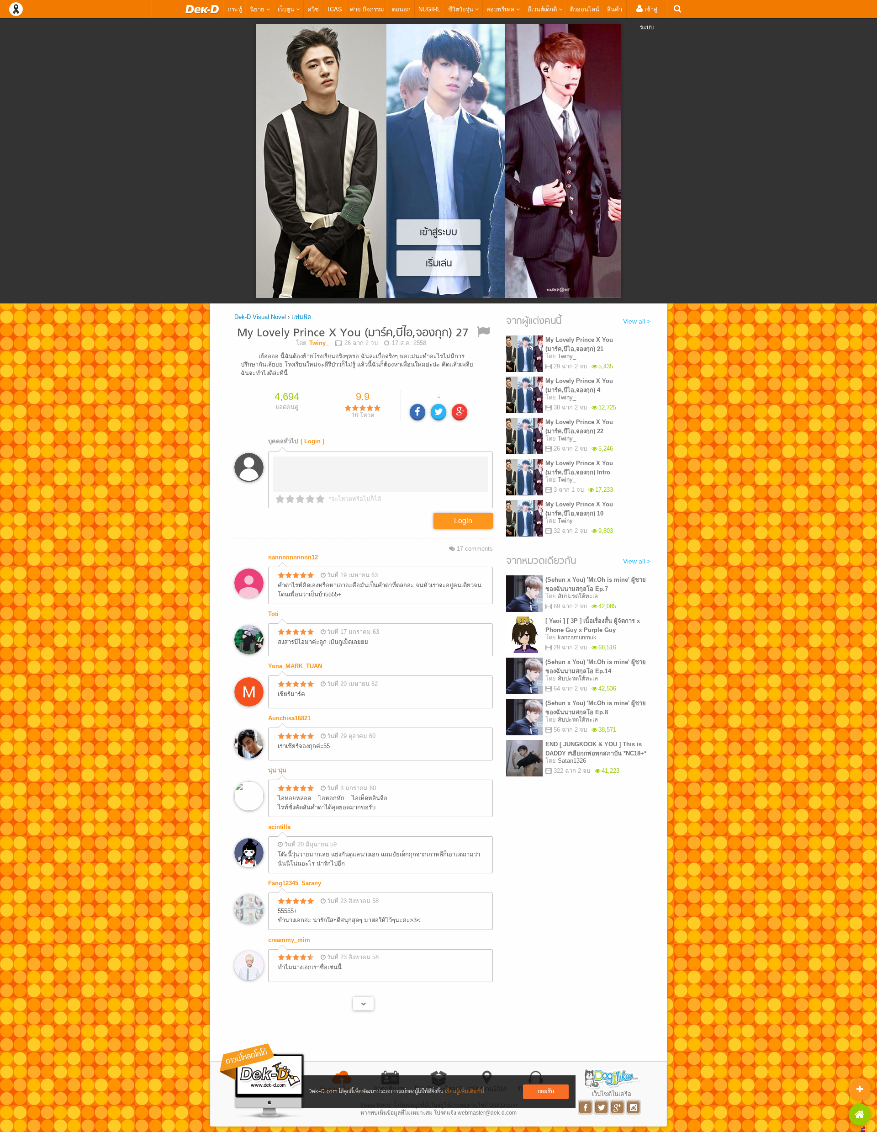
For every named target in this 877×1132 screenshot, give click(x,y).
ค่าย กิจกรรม (367, 9)
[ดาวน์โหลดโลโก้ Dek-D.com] (262, 1081)
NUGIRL (429, 9)
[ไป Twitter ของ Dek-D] (602, 1107)
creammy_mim (289, 939)
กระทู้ (235, 9)
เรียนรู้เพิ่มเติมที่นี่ (464, 1091)
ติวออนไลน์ (584, 9)
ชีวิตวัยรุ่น (461, 9)
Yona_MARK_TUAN (295, 666)
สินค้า (614, 9)
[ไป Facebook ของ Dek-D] (586, 1107)
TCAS (334, 9)
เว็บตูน (287, 9)
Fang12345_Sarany (294, 883)
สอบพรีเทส (501, 9)
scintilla (279, 827)
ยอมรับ (546, 1091)
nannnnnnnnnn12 (293, 557)
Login (463, 520)
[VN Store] (860, 1115)
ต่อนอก (401, 9)
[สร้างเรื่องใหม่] (860, 1089)
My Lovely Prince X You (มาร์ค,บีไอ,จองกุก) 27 (353, 333)
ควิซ (313, 9)
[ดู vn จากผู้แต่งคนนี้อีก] (363, 1003)
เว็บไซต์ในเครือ (611, 1093)
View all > (636, 321)
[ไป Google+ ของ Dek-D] (618, 1107)
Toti (273, 614)
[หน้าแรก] (202, 9)
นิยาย (258, 9)
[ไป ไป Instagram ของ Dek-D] (634, 1107)
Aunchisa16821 (289, 718)
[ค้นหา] (677, 9)
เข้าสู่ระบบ (648, 18)
